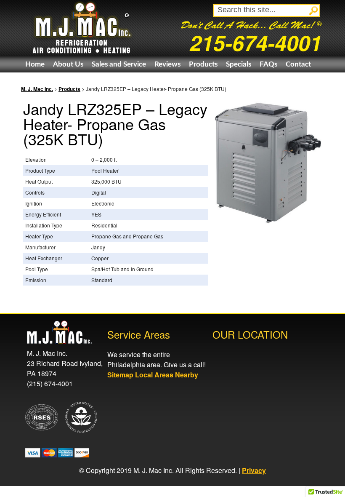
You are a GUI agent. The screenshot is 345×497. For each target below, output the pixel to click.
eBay (33, 80)
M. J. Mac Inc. (37, 89)
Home (35, 64)
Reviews (167, 64)
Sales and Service (119, 64)
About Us (68, 64)
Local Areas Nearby (166, 374)
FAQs (268, 64)
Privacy (254, 470)
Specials (238, 64)
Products (203, 64)
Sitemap (120, 374)
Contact (298, 64)
